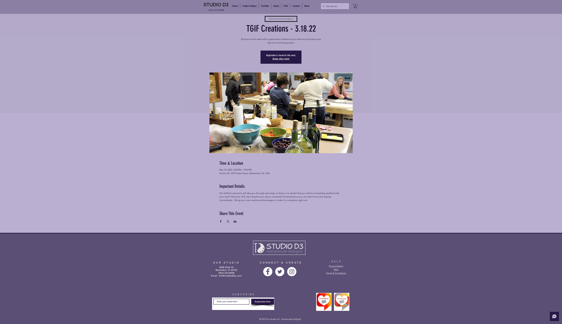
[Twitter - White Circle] (279, 271)
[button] (355, 6)
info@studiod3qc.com (230, 275)
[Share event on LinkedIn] (235, 221)
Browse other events (281, 58)
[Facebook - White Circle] (267, 271)
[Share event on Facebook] (220, 221)
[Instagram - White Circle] (291, 271)
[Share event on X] (228, 221)
